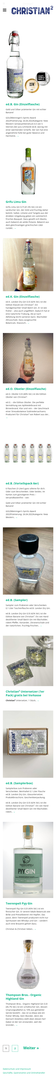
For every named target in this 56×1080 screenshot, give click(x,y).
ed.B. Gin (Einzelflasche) (23, 104)
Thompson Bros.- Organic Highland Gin (23, 997)
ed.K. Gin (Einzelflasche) (23, 297)
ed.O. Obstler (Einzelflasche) (26, 389)
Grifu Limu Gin (16, 202)
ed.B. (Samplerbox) (19, 783)
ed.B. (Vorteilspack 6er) (22, 483)
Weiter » (31, 1047)
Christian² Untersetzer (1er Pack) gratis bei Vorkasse (25, 693)
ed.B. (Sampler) (17, 600)
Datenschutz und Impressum (17, 1069)
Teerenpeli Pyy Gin (19, 903)
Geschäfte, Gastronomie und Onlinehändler (24, 1072)
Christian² (28, 3)
